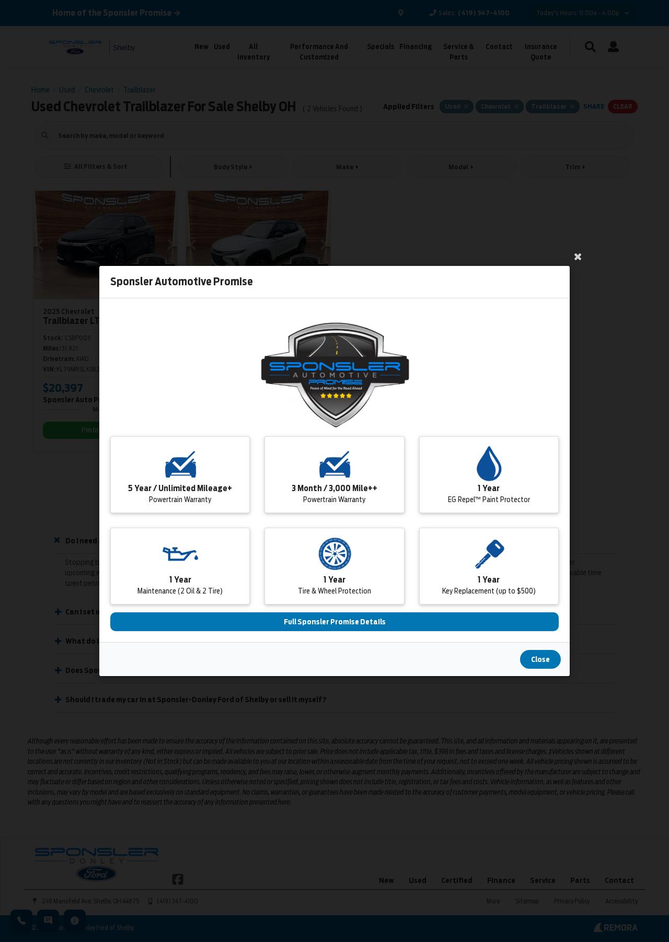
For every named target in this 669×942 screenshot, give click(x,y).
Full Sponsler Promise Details (335, 622)
